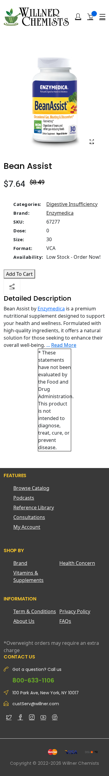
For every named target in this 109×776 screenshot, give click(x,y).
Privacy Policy (74, 611)
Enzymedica (60, 213)
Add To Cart (19, 274)
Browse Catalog (31, 488)
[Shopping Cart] (90, 16)
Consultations (29, 517)
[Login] (78, 16)
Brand (20, 563)
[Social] (12, 287)
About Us (24, 621)
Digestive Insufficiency (71, 204)
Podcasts (23, 497)
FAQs (65, 621)
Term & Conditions (34, 611)
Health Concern (77, 563)
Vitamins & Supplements (28, 576)
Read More (63, 345)
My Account (26, 527)
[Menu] (102, 16)
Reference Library (33, 507)
